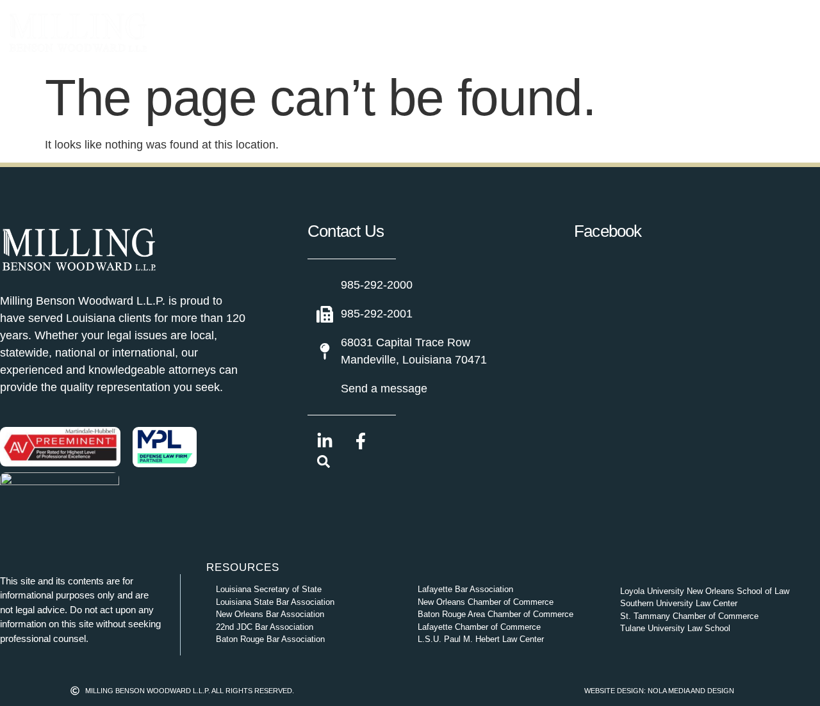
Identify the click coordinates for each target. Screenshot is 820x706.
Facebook (608, 231)
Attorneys (338, 32)
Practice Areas (226, 32)
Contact (626, 32)
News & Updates (533, 32)
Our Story (434, 32)
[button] (323, 464)
